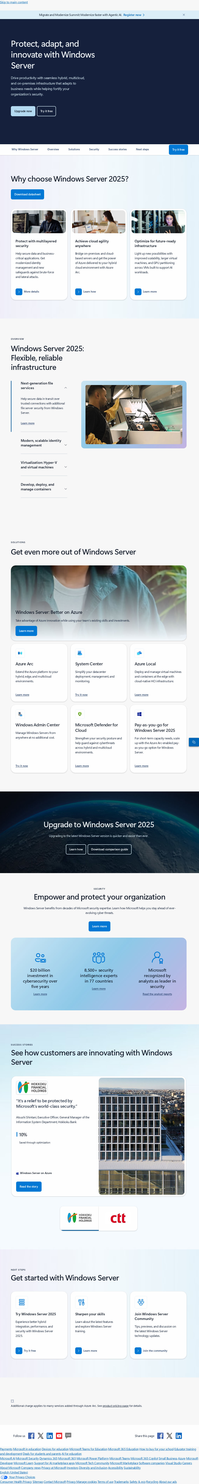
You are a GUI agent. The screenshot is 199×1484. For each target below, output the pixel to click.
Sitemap (38, 1482)
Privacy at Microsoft (53, 1468)
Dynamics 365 (48, 1458)
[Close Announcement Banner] (183, 14)
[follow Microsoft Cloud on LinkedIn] (50, 1436)
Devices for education (55, 1449)
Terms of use (105, 1482)
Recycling (152, 1482)
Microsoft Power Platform (93, 1458)
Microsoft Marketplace (124, 1463)
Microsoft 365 (67, 1458)
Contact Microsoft (55, 1482)
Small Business (168, 1458)
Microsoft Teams (119, 1458)
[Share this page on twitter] (169, 1436)
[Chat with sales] (193, 742)
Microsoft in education (27, 1449)
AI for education (71, 1454)
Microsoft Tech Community (92, 1463)
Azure (181, 1458)
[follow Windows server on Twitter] (41, 1436)
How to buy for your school (156, 1449)
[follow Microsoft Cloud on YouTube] (59, 1436)
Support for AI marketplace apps (54, 1463)
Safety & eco (138, 1482)
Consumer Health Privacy (16, 1482)
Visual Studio (173, 1463)
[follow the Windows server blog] (68, 1436)
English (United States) (14, 1472)
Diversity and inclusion (93, 1468)
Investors (72, 1468)
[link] (25, 150)
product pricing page (116, 1406)
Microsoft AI (7, 1458)
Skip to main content (14, 2)
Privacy (71, 1482)
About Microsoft (10, 1468)
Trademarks (121, 1482)
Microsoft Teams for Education (88, 1449)
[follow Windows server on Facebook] (31, 1436)
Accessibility (115, 1468)
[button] (79, 1218)
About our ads (168, 1482)
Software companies (152, 1463)
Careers (187, 1463)
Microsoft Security (27, 1458)
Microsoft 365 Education (123, 1449)
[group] (99, 1136)
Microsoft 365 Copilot (144, 1458)
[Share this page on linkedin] (179, 1436)
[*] (12, 1400)
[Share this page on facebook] (160, 1436)
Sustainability (132, 1468)
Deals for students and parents (42, 1454)
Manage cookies (86, 1482)
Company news (31, 1468)
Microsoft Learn (23, 1463)
